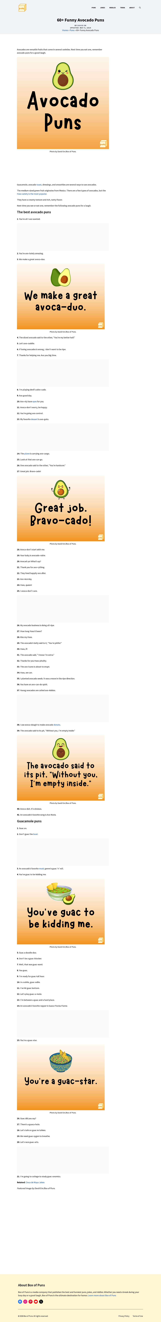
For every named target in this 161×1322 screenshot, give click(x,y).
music (41, 868)
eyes (35, 401)
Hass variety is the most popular (31, 193)
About (132, 8)
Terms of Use (138, 1316)
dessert (34, 419)
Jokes (102, 8)
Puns (94, 8)
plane (27, 453)
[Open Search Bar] (140, 7)
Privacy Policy (124, 1316)
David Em (82, 25)
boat (35, 834)
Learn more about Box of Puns (102, 1295)
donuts (57, 724)
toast (39, 184)
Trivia (122, 8)
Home (65, 30)
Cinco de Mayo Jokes (35, 1182)
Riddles (112, 8)
